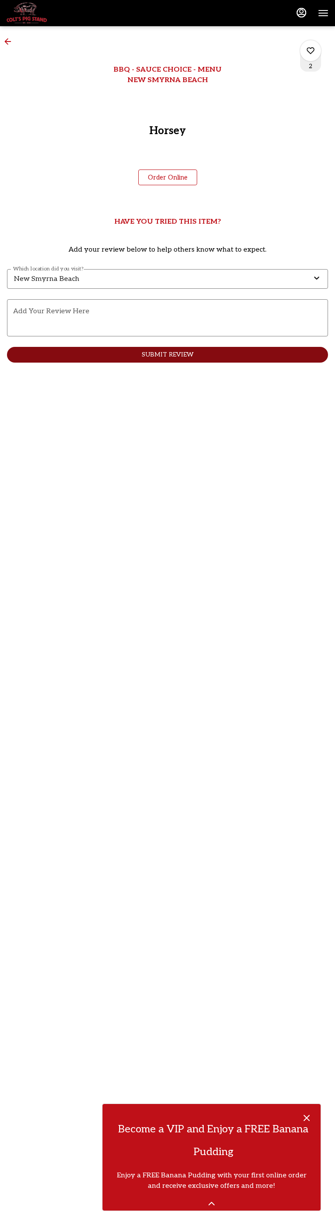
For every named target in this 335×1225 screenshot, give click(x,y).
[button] (10, 41)
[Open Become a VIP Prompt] (211, 1203)
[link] (167, 177)
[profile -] (301, 12)
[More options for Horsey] (310, 50)
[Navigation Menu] (323, 13)
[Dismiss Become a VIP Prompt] (306, 1117)
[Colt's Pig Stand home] (46, 13)
